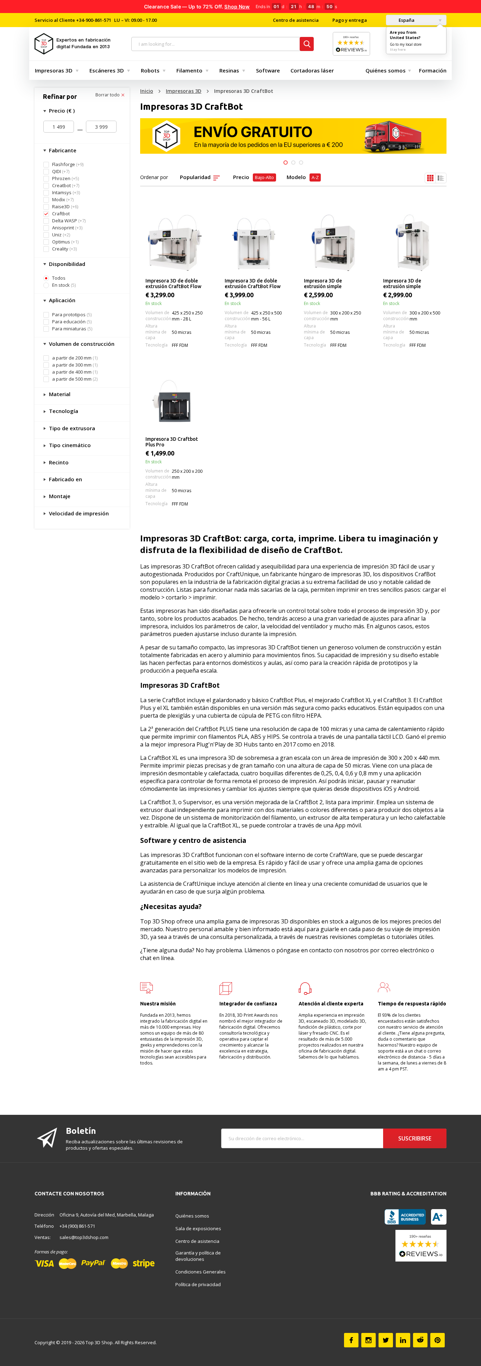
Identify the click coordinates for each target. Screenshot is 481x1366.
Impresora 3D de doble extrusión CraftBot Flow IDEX (173, 284)
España (406, 20)
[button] (285, 162)
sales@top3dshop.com (84, 1237)
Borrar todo (108, 95)
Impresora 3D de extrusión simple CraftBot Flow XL (403, 284)
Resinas (229, 70)
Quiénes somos (386, 70)
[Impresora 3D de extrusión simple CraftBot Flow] (333, 243)
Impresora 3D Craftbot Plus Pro (171, 441)
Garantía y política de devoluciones (198, 1256)
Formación (432, 70)
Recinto (58, 462)
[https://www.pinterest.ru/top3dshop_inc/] (437, 1340)
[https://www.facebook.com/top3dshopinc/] (351, 1340)
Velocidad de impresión (78, 513)
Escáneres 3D (106, 70)
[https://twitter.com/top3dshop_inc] (386, 1340)
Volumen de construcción (81, 343)
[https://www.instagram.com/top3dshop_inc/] (368, 1340)
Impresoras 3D (54, 70)
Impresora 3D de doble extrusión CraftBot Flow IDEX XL (253, 284)
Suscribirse (414, 1138)
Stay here (398, 49)
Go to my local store (405, 44)
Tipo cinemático (69, 445)
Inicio (146, 91)
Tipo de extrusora (71, 428)
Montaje (59, 496)
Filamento (189, 70)
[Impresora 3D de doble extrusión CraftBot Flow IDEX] (174, 243)
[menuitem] (55, 70)
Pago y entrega (349, 20)
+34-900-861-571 (93, 20)
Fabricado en (65, 479)
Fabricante (62, 150)
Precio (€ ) (61, 110)
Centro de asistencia (296, 20)
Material (59, 394)
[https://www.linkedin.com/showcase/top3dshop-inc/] (403, 1340)
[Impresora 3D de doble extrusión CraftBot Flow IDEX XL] (254, 243)
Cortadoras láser (312, 70)
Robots (150, 70)
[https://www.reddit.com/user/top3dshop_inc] (420, 1340)
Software (268, 70)
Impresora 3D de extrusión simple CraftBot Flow (323, 284)
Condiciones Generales (200, 1272)
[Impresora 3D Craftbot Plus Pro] (174, 401)
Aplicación (61, 300)
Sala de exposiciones (198, 1228)
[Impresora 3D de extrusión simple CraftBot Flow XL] (412, 243)
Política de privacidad (198, 1284)
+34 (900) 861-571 (77, 1226)
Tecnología (63, 410)
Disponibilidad (66, 263)
